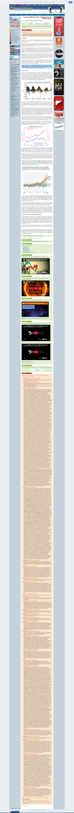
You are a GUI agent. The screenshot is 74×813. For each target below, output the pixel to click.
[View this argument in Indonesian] (47, 18)
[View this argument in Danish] (30, 17)
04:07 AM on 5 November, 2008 (32, 666)
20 (45, 375)
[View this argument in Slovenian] (43, 18)
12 (35, 375)
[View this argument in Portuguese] (37, 17)
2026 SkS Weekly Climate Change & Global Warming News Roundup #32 (15, 88)
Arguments (16, 14)
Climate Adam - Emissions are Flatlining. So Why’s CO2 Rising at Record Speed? (15, 69)
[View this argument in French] (41, 17)
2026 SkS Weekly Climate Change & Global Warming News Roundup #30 (15, 105)
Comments (32, 14)
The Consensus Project (39, 14)
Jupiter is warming (26, 247)
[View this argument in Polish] (35, 17)
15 (39, 375)
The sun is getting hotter (27, 250)
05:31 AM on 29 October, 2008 (32, 621)
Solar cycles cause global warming (29, 252)
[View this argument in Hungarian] (49, 18)
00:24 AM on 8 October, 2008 (34, 560)
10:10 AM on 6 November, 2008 (34, 739)
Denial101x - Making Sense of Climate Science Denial (40, 323)
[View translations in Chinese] (19, 5)
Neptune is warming (26, 249)
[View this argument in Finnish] (26, 17)
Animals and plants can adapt (15, 38)
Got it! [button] (70, 2)
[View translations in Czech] (22, 5)
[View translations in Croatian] (20, 5)
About (52, 14)
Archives (11, 117)
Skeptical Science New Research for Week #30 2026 (15, 107)
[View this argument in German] (31, 17)
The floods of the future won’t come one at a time (15, 86)
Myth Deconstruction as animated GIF (34, 300)
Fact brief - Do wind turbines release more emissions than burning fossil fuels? (15, 67)
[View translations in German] (32, 5)
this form (28, 65)
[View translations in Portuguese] (53, 5)
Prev (23, 375)
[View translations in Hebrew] (34, 5)
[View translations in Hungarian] (36, 5)
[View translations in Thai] (63, 5)
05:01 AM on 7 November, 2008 (32, 753)
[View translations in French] (31, 5)
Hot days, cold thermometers (15, 103)
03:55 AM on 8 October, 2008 (34, 578)
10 (32, 375)
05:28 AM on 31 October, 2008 (32, 635)
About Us (37, 809)
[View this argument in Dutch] (45, 17)
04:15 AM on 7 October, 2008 (34, 382)
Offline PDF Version (31, 238)
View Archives (40, 235)
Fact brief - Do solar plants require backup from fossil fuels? (15, 102)
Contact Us (44, 809)
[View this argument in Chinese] (43, 17)
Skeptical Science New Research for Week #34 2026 (15, 73)
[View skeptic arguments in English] (15, 5)
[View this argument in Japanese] (39, 17)
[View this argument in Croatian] (50, 18)
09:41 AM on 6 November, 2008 (34, 729)
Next (47, 375)
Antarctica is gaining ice (14, 40)
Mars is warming (26, 248)
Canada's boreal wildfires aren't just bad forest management (15, 108)
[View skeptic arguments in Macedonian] (46, 5)
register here (26, 803)
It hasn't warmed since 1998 (15, 39)
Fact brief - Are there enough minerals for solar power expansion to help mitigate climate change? (15, 84)
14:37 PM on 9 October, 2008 (34, 596)
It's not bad (13, 32)
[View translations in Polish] (51, 5)
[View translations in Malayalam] (48, 5)
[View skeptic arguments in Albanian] (17, 5)
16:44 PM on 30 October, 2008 (34, 631)
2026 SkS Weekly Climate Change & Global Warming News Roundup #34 (15, 72)
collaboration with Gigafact (47, 367)
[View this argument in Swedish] (33, 17)
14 (37, 375)
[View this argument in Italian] (48, 17)
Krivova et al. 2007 (31, 150)
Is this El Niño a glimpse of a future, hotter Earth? (15, 75)
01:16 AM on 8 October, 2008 (32, 566)
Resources (26, 14)
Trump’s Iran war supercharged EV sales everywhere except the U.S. (15, 65)
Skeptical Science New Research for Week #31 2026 (15, 98)
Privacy (40, 809)
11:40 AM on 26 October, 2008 (34, 617)
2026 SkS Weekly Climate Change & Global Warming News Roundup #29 (15, 114)
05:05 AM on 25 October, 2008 (34, 609)
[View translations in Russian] (55, 5)
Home (11, 14)
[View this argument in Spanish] (28, 17)
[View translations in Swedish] (62, 5)
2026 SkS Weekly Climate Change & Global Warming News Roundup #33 (15, 79)
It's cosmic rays (25, 246)
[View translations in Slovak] (57, 5)
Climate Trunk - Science (14, 76)
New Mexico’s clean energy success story (14, 91)
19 (44, 375)
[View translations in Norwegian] (50, 5)
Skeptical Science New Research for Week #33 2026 (15, 81)
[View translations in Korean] (45, 5)
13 (36, 375)
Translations (47, 14)
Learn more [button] (51, 2)
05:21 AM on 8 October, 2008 (32, 581)
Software (21, 14)
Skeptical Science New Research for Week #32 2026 (15, 90)
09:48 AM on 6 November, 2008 (34, 736)
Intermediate (38, 23)
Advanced (46, 23)
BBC (50, 35)
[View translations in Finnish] (29, 5)
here (26, 200)
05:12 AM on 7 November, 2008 (32, 787)
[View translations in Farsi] (27, 5)
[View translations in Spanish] (60, 5)
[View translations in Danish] (24, 5)
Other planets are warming (27, 245)
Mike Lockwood (31, 363)
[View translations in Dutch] (25, 5)
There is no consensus (14, 33)
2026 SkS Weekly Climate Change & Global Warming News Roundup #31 (15, 97)
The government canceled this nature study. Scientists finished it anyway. (15, 100)
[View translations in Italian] (41, 5)
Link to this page (47, 22)
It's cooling (13, 34)
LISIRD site (50, 151)
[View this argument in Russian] (47, 17)
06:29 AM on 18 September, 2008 (34, 378)
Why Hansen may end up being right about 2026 (15, 94)
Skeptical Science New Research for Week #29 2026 (15, 115)
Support (57, 14)
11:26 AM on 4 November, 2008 (31, 650)
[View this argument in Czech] (24, 17)
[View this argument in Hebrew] (50, 17)
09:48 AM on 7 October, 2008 (32, 487)
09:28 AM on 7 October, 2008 (32, 388)
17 (41, 375)
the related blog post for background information (34, 318)
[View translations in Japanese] (43, 5)
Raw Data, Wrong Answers (14, 77)
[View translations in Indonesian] (39, 5)
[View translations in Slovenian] (58, 5)
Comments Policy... (46, 800)
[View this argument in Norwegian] (45, 18)
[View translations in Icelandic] (38, 5)
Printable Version (24, 238)
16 (40, 375)
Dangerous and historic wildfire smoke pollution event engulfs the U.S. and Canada (15, 111)
